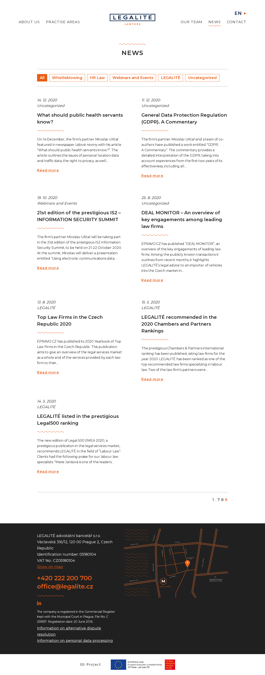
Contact (236, 22)
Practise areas (63, 22)
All (42, 78)
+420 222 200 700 (64, 578)
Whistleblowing (67, 78)
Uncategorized (202, 78)
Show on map (50, 567)
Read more (48, 170)
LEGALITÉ (170, 78)
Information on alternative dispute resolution (69, 631)
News (214, 22)
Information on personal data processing (75, 640)
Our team (191, 22)
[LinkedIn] (39, 603)
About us (29, 22)
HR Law (97, 78)
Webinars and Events (132, 78)
